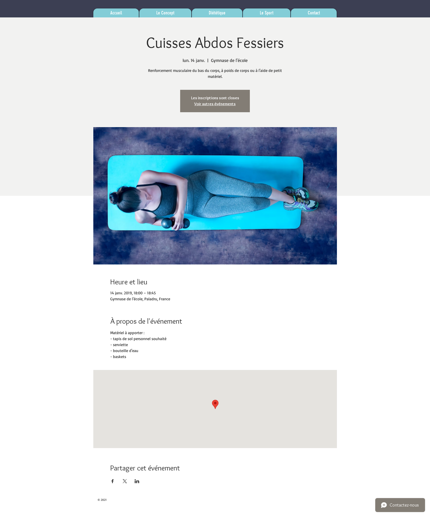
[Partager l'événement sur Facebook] (112, 481)
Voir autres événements (215, 104)
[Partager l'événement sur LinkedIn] (137, 481)
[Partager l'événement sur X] (124, 481)
